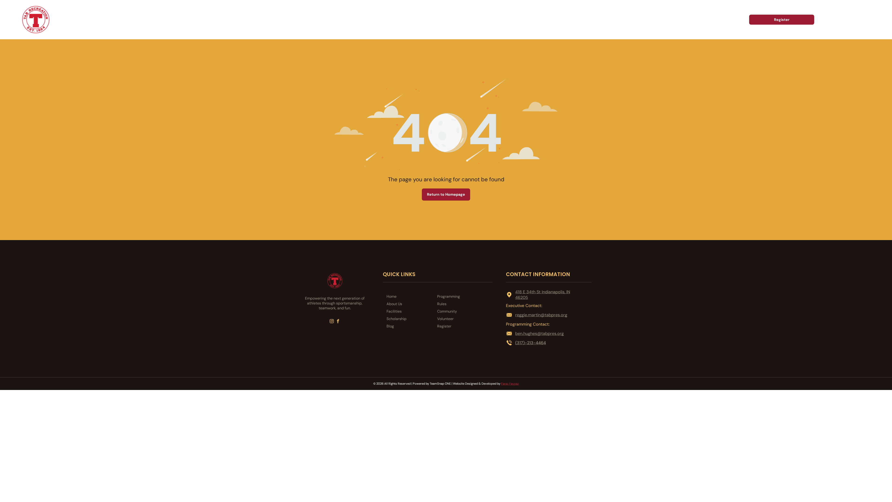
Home (392, 296)
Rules (441, 303)
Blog (390, 326)
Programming (448, 296)
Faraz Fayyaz (510, 384)
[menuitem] (605, 19)
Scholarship (397, 318)
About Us (394, 303)
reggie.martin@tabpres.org (541, 315)
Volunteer (445, 318)
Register (444, 326)
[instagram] (331, 321)
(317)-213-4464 (530, 343)
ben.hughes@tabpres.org (539, 333)
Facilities (394, 311)
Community (447, 311)
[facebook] (338, 321)
